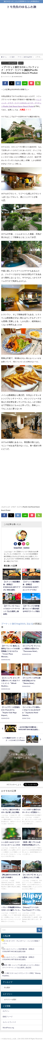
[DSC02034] (21, 426)
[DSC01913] (21, 255)
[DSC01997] (21, 379)
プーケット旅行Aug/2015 (9, 63)
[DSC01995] (21, 299)
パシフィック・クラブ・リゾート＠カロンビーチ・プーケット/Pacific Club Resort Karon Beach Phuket (21, 103)
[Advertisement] (21, 32)
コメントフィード (9, 1022)
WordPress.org (8, 1027)
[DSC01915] (21, 218)
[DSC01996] (21, 342)
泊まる (21, 63)
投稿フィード (8, 1016)
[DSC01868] (21, 180)
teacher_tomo (21, 548)
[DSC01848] (21, 131)
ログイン (6, 1011)
